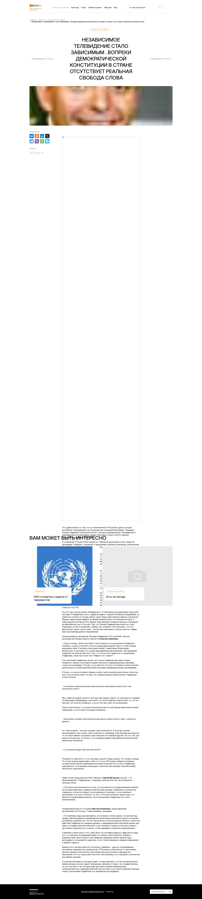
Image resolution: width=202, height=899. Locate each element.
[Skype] (47, 141)
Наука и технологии (61, 7)
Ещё (115, 7)
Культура (75, 7)
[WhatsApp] (42, 141)
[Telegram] (31, 141)
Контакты (110, 891)
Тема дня (108, 7)
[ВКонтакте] (31, 136)
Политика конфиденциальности (92, 891)
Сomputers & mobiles (99, 29)
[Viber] (37, 141)
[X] (47, 136)
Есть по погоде (115, 596)
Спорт (83, 7)
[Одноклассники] (37, 136)
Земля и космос (95, 7)
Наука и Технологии (115, 591)
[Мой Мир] (42, 136)
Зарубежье (39, 591)
